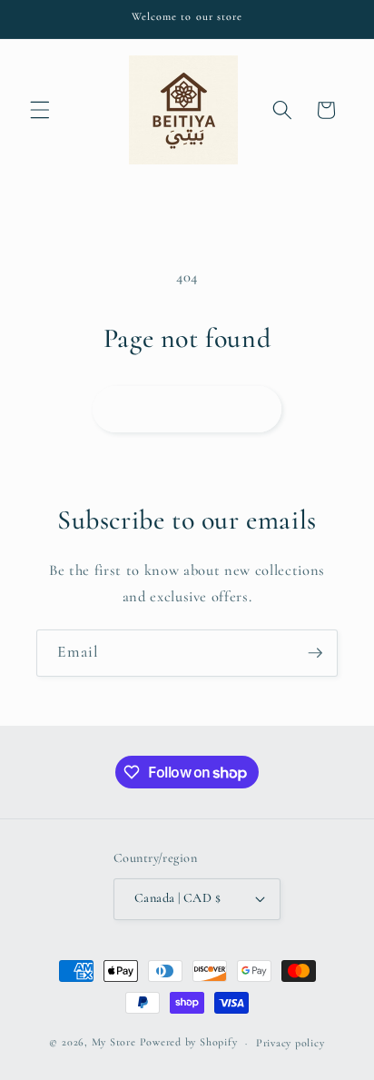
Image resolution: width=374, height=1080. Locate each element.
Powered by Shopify (189, 1042)
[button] (40, 110)
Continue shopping (187, 409)
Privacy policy (290, 1042)
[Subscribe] (315, 653)
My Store (114, 1042)
